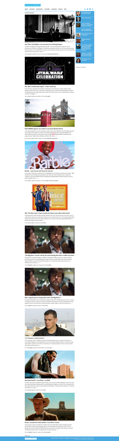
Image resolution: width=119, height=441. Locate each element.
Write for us (91, 438)
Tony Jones (38, 54)
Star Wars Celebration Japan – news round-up (40, 86)
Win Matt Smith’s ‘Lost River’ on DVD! (37, 380)
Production (55, 54)
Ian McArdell (38, 96)
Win (65, 9)
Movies (53, 138)
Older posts (27, 435)
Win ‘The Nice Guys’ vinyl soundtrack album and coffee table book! (47, 213)
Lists (51, 347)
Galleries (48, 432)
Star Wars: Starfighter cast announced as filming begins (43, 44)
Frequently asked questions (71, 438)
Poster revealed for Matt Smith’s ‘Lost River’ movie (42, 422)
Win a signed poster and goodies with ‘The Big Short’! (43, 297)
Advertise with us (55, 438)
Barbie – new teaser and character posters (39, 171)
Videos (60, 9)
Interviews (39, 9)
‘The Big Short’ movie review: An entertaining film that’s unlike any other (49, 255)
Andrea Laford (38, 138)
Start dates (51, 180)
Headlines (49, 138)
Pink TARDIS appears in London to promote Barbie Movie (44, 129)
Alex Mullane (40, 265)
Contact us (62, 438)
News (26, 9)
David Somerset (40, 347)
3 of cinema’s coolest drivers (34, 338)
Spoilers (54, 9)
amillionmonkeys (90, 439)
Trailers (56, 180)
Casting (48, 54)
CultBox (37, 222)
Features (47, 9)
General (48, 96)
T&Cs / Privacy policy (83, 438)
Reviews (32, 9)
